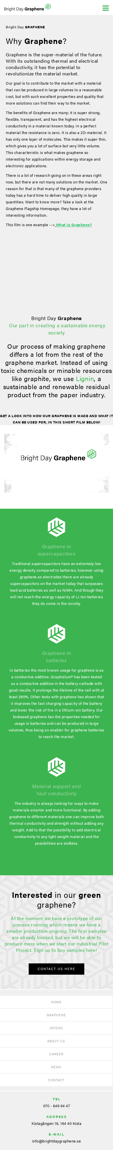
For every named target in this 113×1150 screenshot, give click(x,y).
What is (74, 224)
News (56, 1067)
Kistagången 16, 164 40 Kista (56, 1123)
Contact (56, 1080)
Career (56, 1054)
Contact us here (56, 969)
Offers (56, 1028)
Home (56, 1002)
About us (56, 1041)
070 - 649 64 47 (56, 1105)
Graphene (56, 1015)
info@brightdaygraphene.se (56, 1141)
